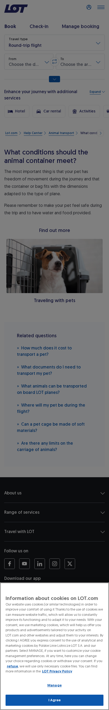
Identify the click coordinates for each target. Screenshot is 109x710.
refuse (12, 666)
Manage (54, 685)
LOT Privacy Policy (57, 671)
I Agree (54, 700)
